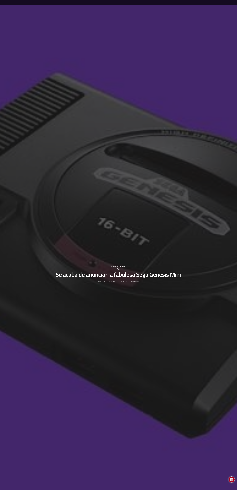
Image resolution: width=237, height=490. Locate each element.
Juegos (113, 266)
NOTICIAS (122, 266)
